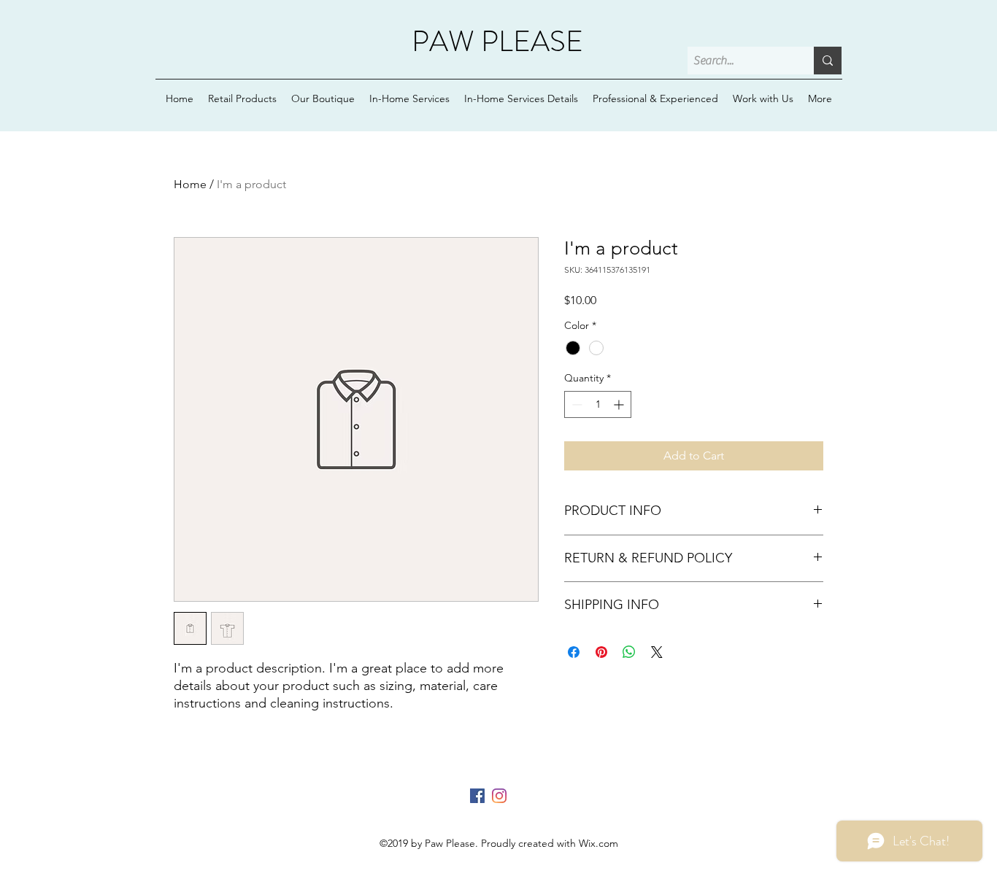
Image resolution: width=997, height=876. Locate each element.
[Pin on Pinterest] (601, 652)
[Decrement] (575, 404)
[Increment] (620, 404)
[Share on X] (657, 652)
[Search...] (828, 60)
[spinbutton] (598, 404)
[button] (521, 98)
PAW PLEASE (497, 41)
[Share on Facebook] (573, 652)
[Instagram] (499, 795)
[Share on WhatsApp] (629, 652)
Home (190, 184)
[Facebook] (477, 795)
